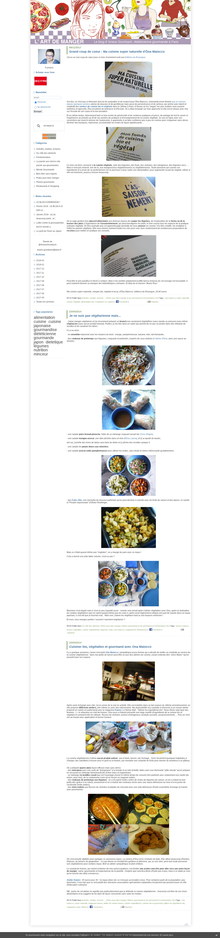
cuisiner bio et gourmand (152, 903)
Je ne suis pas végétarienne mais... (95, 315)
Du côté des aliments (46, 153)
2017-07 (40, 289)
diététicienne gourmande (45, 336)
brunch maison (182, 626)
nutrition (41, 350)
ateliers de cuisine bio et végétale (96, 106)
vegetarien (71, 907)
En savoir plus (166, 935)
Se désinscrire (44, 107)
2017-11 (40, 273)
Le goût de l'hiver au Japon (49, 231)
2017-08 (40, 285)
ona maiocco (170, 298)
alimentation (44, 317)
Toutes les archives (45, 302)
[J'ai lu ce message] (216, 935)
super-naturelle (81, 903)
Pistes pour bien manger (47, 178)
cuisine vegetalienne (132, 903)
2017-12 (40, 269)
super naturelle (183, 298)
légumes (41, 346)
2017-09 (40, 281)
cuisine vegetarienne (91, 630)
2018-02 (40, 260)
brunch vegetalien (74, 630)
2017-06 (40, 293)
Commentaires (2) (150, 298)
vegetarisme (131, 630)
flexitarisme (141, 630)
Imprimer (154, 302)
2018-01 (40, 264)
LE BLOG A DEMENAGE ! (48, 202)
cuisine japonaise (47, 323)
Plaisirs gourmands (45, 182)
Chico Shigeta (146, 434)
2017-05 (40, 297)
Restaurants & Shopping (47, 186)
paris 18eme (81, 907)
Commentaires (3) (166, 900)
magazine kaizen (95, 903)
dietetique (54, 342)
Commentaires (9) (161, 626)
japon (38, 342)
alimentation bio (87, 302)
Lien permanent (134, 298)
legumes (104, 630)
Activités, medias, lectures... (49, 149)
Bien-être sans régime (46, 174)
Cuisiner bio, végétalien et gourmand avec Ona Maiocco (110, 646)
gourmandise (45, 329)
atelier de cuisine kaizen (113, 903)
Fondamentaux (43, 157)
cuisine (40, 321)
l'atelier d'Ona (161, 338)
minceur (41, 354)
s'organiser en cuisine (104, 302)
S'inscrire (41, 102)
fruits (111, 630)
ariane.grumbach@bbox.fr (49, 250)
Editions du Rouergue (135, 57)
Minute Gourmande (45, 169)
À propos (49, 67)
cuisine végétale (73, 302)
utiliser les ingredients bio (174, 903)
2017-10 (40, 277)
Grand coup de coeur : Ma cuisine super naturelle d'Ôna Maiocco (117, 51)
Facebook (123, 302)
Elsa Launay (131, 438)
